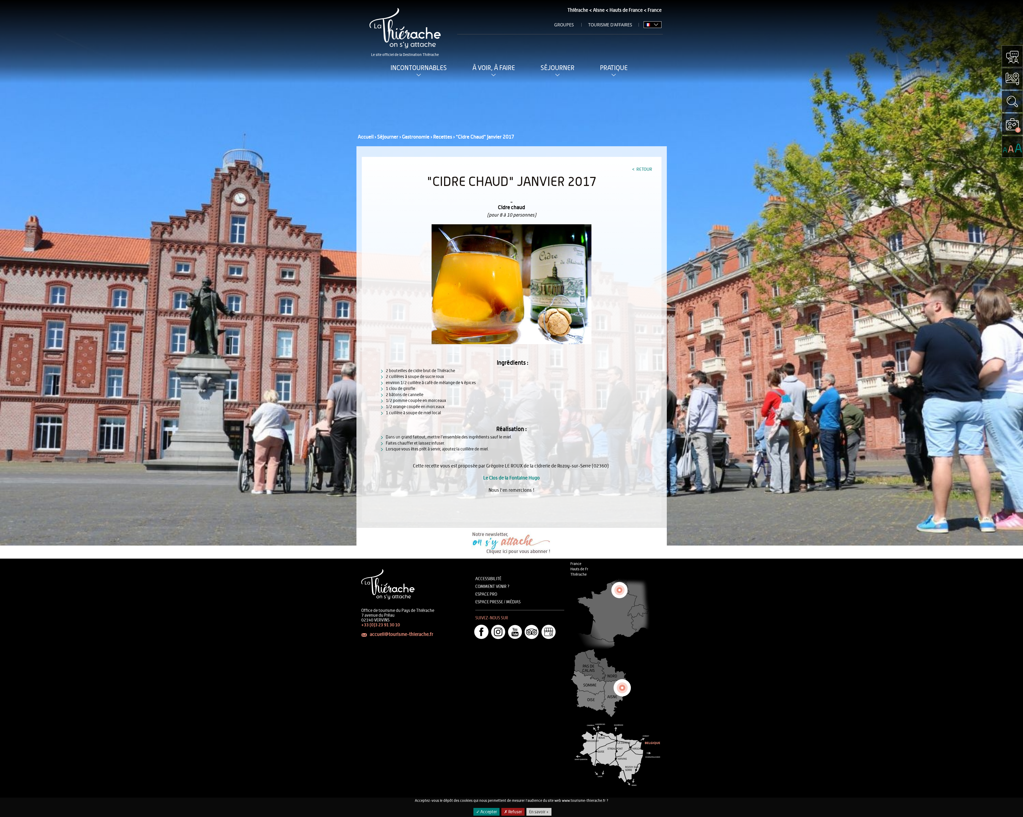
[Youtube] (515, 632)
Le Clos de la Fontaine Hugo (511, 478)
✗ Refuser (513, 812)
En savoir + (539, 812)
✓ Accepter (486, 812)
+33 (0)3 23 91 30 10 (380, 625)
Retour (643, 169)
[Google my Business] (548, 632)
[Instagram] (498, 632)
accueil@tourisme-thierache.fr (401, 634)
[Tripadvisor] (532, 632)
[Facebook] (481, 632)
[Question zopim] (1012, 56)
